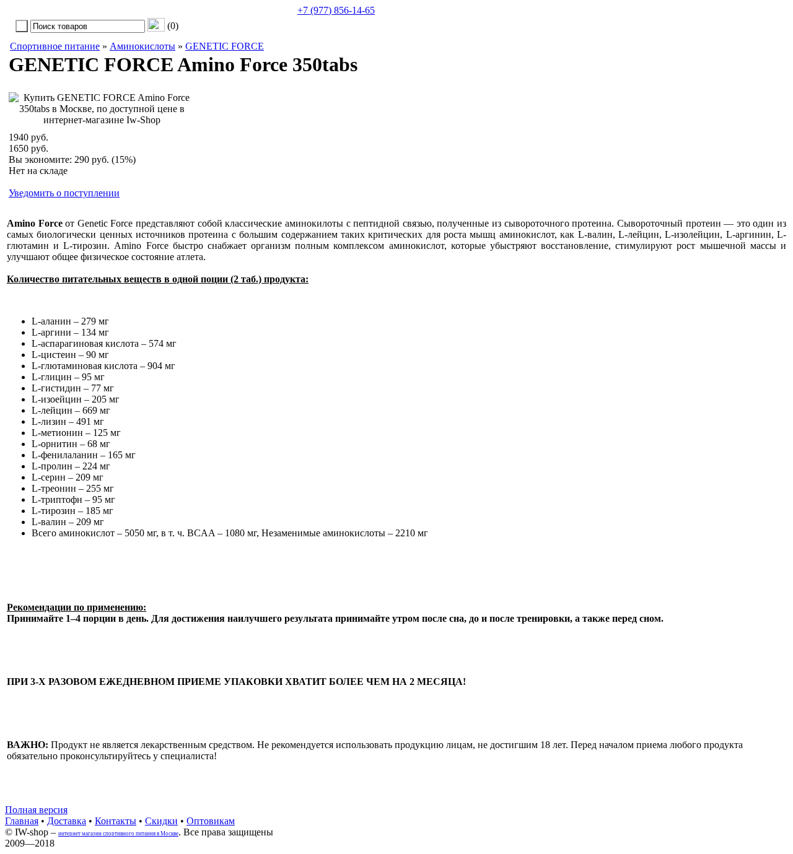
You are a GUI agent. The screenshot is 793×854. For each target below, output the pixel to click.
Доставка (66, 821)
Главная (21, 821)
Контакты (115, 821)
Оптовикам (210, 821)
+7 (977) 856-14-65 (336, 10)
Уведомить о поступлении (64, 193)
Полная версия (36, 809)
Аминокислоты (142, 46)
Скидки (161, 821)
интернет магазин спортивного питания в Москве (118, 833)
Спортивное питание (55, 46)
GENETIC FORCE (224, 46)
